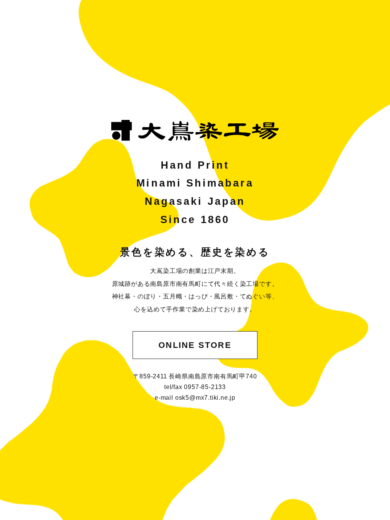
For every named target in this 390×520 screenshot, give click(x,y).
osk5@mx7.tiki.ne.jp (205, 397)
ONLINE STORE (195, 345)
